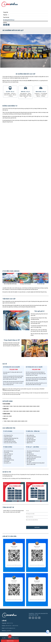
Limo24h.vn (8, 630)
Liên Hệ (5, 22)
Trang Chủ (5, 12)
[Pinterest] (33, 618)
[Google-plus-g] (39, 618)
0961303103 (8, 625)
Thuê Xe (5, 14)
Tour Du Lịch (6, 17)
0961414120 (15, 625)
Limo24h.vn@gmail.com (10, 628)
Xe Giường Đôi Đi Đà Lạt (8, 20)
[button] (4, 320)
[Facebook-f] (30, 618)
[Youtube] (36, 618)
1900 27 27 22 (9, 641)
